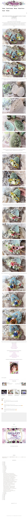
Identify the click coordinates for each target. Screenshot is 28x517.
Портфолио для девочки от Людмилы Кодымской (9, 486)
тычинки (14, 352)
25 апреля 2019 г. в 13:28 (12, 404)
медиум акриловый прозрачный (14, 356)
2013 (3, 498)
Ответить (5, 402)
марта (4, 492)
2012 (3, 499)
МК (18, 379)
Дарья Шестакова (6, 404)
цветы (6, 457)
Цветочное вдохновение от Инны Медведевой (8, 476)
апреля (4, 472)
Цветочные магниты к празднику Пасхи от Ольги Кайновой (10, 475)
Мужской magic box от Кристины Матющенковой (9, 483)
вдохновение (11, 379)
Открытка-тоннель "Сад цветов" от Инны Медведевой (9, 488)
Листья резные (14, 345)
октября (5, 467)
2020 (3, 464)
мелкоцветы (11, 153)
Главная (3, 8)
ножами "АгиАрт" (8, 79)
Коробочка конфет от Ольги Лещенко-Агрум (8, 473)
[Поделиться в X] (13, 381)
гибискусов (23, 205)
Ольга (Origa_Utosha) (15, 361)
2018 (3, 494)
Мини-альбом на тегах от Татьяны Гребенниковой (9, 490)
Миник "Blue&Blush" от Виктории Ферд (7, 482)
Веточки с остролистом (14, 347)
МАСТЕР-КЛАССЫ (15, 379)
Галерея (3, 10)
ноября (4, 466)
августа (4, 469)
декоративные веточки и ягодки (14, 351)
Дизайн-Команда (9, 8)
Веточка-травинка (14, 348)
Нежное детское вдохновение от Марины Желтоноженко (10, 481)
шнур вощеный (14, 357)
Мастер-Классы (21, 8)
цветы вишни (14, 353)
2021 (3, 463)
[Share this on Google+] (14, 381)
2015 (3, 497)
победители (4, 457)
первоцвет (19, 153)
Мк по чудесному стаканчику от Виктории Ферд (9, 484)
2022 (3, 462)
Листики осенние (14, 346)
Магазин (15, 8)
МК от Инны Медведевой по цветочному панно (8, 480)
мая (4, 471)
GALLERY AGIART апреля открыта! (7, 491)
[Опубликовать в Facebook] (12, 381)
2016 (3, 496)
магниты (17, 149)
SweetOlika (19, 515)
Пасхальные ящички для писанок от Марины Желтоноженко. (10, 479)
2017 (3, 495)
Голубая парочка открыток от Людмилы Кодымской (9, 477)
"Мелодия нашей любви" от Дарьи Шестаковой (9, 487)
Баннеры (7, 10)
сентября (5, 468)
